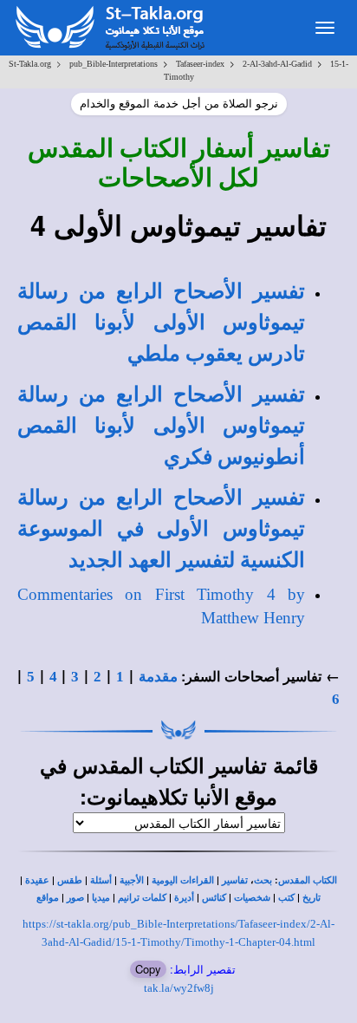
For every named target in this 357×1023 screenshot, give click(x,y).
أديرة (184, 897)
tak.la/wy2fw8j (179, 987)
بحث (263, 880)
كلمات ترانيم (142, 897)
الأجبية (132, 880)
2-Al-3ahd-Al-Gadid (277, 63)
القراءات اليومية (183, 880)
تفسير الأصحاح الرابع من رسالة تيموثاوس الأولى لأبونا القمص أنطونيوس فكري (161, 426)
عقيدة (37, 880)
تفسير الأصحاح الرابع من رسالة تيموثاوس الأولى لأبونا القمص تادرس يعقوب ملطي (161, 323)
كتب (286, 897)
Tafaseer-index (200, 63)
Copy (148, 969)
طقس (69, 880)
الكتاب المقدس (307, 880)
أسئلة (101, 880)
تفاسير (235, 880)
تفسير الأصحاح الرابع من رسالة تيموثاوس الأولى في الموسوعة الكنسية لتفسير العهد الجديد (161, 529)
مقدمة (158, 676)
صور (75, 897)
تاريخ (311, 897)
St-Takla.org (30, 63)
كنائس (214, 897)
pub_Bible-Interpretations (113, 63)
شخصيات (252, 897)
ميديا (101, 897)
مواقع (47, 897)
